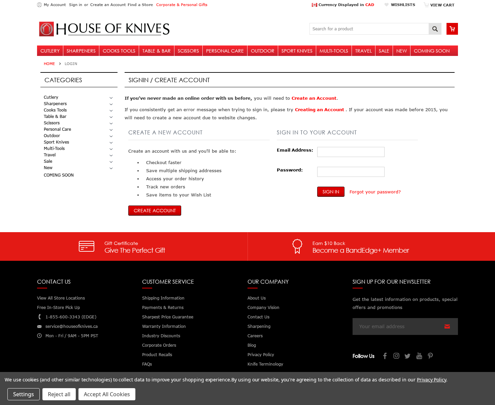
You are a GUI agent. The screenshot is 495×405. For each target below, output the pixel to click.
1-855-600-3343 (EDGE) (70, 316)
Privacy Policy (431, 379)
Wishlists (403, 4)
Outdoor (262, 51)
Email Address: (295, 150)
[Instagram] (396, 356)
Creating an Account (320, 109)
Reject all (59, 394)
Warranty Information (164, 326)
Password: (290, 170)
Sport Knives (297, 51)
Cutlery (50, 51)
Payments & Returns (163, 307)
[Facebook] (385, 356)
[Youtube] (419, 356)
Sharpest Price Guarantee (167, 316)
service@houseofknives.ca (71, 326)
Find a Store (140, 4)
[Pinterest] (431, 356)
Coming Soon (432, 51)
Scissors (188, 51)
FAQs (147, 364)
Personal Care (225, 51)
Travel (363, 51)
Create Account (155, 210)
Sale (384, 51)
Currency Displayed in (345, 4)
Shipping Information (163, 298)
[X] (408, 356)
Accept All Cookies (107, 394)
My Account (55, 4)
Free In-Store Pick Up (58, 307)
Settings (23, 394)
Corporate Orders (159, 345)
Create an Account (108, 4)
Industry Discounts (161, 335)
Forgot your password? (375, 191)
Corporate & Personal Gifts (181, 4)
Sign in (75, 4)
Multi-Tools (334, 51)
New (401, 51)
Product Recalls (157, 354)
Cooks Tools (119, 51)
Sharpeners (81, 51)
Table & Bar (156, 51)
